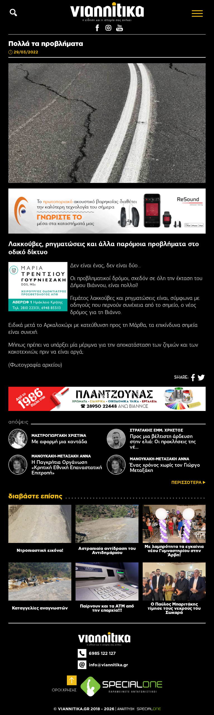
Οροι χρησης (64, 690)
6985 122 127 (102, 653)
